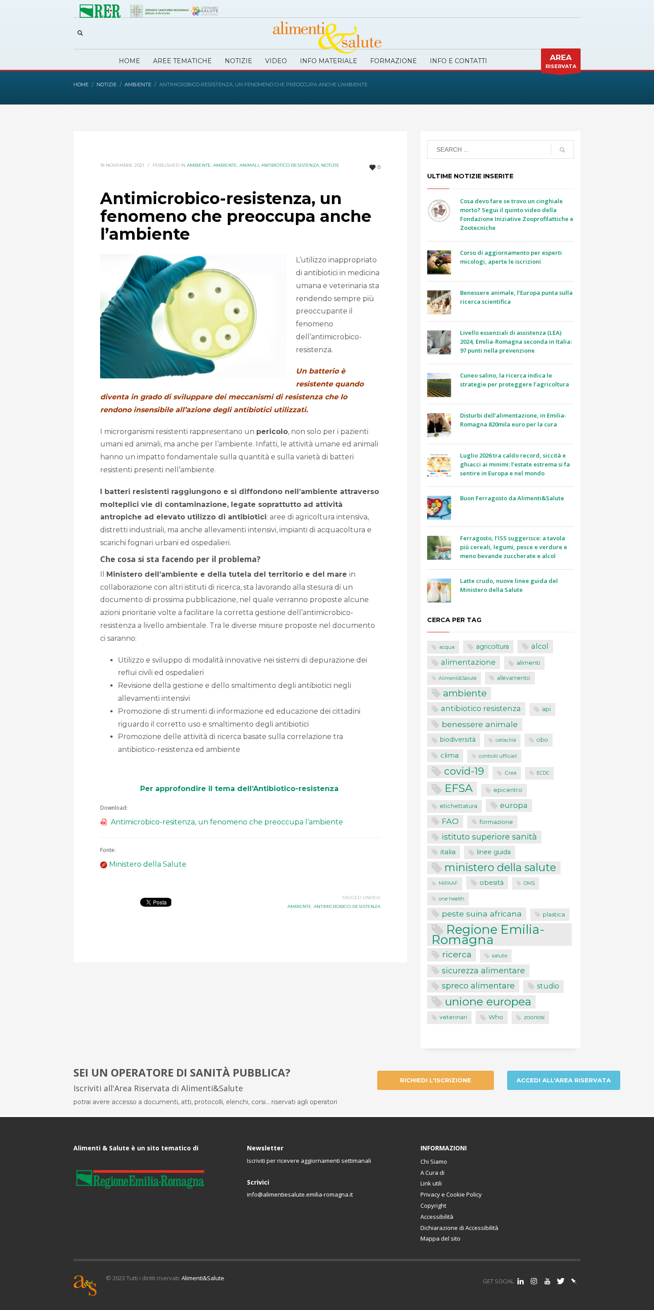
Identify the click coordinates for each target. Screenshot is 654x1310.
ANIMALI (249, 165)
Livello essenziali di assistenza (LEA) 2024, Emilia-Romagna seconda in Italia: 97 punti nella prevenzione (516, 341)
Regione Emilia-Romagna (488, 934)
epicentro (507, 790)
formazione (496, 821)
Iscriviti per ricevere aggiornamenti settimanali (309, 1161)
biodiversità (458, 739)
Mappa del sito (440, 1238)
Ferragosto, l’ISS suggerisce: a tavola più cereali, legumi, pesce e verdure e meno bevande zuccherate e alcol (513, 547)
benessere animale (480, 724)
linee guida (494, 852)
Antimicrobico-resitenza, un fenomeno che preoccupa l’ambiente (227, 822)
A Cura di (432, 1173)
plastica (554, 914)
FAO (450, 821)
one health (451, 899)
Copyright (433, 1206)
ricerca (457, 954)
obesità (492, 883)
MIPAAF (448, 883)
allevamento (513, 678)
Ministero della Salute (147, 864)
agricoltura (492, 647)
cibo (542, 739)
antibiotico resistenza (481, 708)
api (546, 709)
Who (495, 1017)
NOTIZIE (330, 165)
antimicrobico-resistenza (347, 906)
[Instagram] (534, 1281)
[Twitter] (560, 1281)
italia (448, 852)
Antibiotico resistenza (290, 165)
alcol (540, 646)
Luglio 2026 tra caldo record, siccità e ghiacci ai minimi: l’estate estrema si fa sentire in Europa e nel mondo (515, 464)
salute (499, 955)
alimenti (528, 662)
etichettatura (458, 806)
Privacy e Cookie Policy (451, 1194)
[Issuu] (574, 1281)
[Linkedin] (520, 1281)
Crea (511, 773)
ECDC (543, 773)
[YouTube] (547, 1281)
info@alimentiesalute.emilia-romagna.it (300, 1194)
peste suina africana (482, 913)
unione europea (488, 1001)
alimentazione (468, 662)
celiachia (506, 740)
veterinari (453, 1017)
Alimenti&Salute (457, 678)
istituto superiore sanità (489, 837)
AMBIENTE (225, 165)
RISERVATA (560, 61)
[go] (562, 150)
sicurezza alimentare (483, 970)
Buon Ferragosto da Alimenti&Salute (512, 498)
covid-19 (464, 771)
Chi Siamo (433, 1161)
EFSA (458, 788)
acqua (447, 647)
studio (548, 986)
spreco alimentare (478, 985)
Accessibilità (436, 1217)
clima (449, 755)
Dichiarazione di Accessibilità (459, 1228)
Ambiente (199, 165)
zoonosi (534, 1017)
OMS (529, 883)
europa (514, 805)
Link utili (431, 1183)
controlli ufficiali (498, 756)
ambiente (299, 906)
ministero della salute (500, 867)
